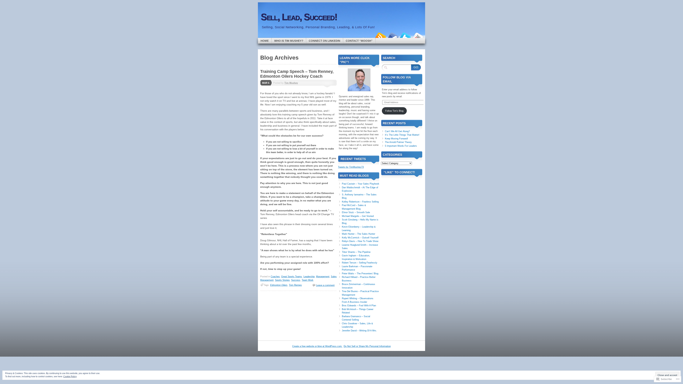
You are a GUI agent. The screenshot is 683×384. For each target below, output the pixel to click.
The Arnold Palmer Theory (398, 142)
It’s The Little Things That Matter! (402, 135)
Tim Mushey (291, 83)
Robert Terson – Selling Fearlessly (359, 262)
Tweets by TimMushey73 (351, 167)
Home (265, 40)
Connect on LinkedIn (324, 40)
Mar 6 (265, 83)
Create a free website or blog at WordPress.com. (317, 346)
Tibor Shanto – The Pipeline (356, 252)
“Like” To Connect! (399, 172)
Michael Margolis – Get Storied (358, 216)
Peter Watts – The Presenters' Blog (360, 273)
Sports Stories (282, 280)
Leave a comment (325, 285)
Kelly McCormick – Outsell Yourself (360, 237)
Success (295, 280)
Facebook (392, 37)
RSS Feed (380, 37)
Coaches (275, 276)
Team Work (307, 280)
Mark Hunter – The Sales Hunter (358, 234)
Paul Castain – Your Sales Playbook (360, 183)
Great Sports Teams (291, 276)
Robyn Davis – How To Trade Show (360, 241)
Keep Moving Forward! (396, 138)
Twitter (405, 37)
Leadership (309, 276)
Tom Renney (295, 285)
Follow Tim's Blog (394, 111)
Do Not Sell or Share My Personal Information (367, 346)
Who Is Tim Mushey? (288, 40)
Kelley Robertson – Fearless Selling (360, 201)
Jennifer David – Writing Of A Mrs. (359, 330)
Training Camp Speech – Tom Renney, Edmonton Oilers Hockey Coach (296, 74)
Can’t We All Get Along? (397, 131)
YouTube (417, 37)
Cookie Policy (70, 376)
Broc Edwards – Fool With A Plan (359, 305)
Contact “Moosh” (359, 40)
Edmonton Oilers (278, 285)
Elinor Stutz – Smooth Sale (356, 212)
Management (322, 276)
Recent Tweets (353, 159)
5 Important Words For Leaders (401, 146)
